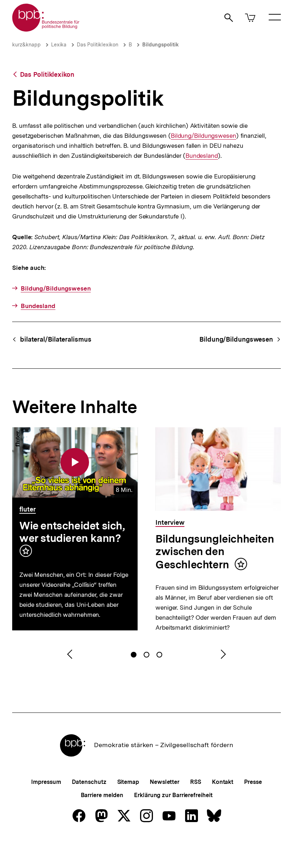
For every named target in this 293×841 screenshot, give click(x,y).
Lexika (58, 44)
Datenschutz (89, 782)
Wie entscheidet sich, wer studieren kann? (72, 531)
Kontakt (222, 782)
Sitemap (128, 782)
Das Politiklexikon (97, 44)
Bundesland (201, 156)
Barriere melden (102, 795)
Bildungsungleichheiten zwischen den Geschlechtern (214, 551)
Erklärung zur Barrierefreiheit (173, 795)
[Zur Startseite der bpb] (46, 29)
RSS (195, 782)
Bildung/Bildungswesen (203, 136)
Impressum (46, 782)
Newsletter (164, 782)
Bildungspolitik (160, 44)
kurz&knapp (26, 44)
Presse (253, 782)
